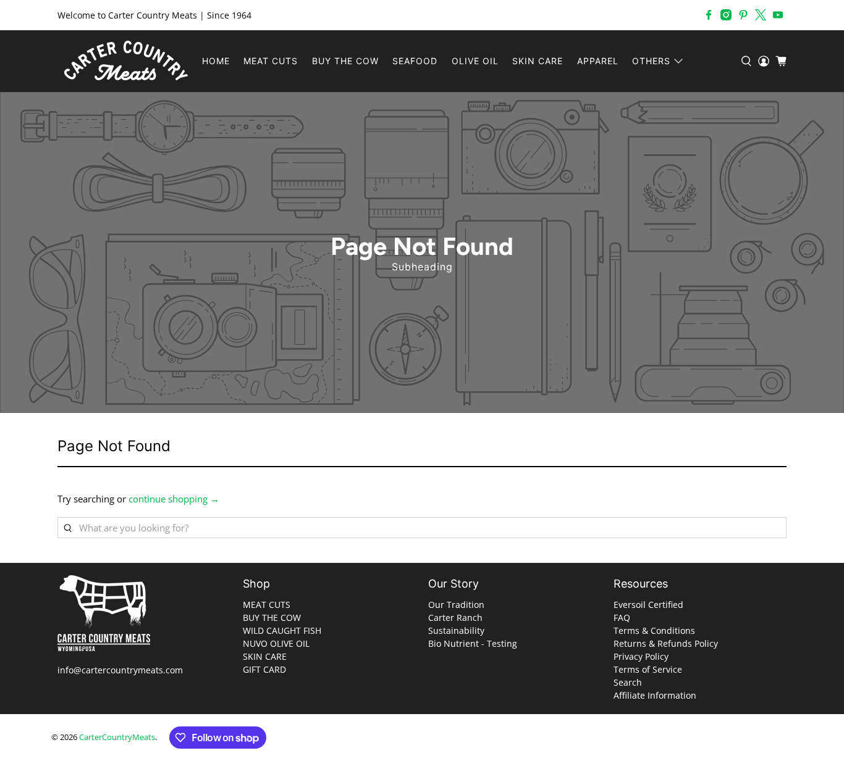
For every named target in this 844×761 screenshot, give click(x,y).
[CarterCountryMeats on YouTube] (777, 14)
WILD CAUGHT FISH (282, 630)
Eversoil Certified (648, 604)
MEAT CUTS (270, 61)
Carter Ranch (455, 617)
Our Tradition (456, 604)
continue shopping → (174, 499)
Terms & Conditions (654, 630)
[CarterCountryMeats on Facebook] (708, 14)
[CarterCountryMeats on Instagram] (726, 14)
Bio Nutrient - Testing (472, 643)
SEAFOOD (414, 61)
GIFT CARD (264, 669)
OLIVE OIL (475, 61)
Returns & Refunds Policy (666, 643)
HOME (216, 61)
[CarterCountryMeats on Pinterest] (743, 14)
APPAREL (597, 61)
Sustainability (456, 630)
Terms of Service (648, 669)
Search (628, 682)
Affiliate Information (655, 695)
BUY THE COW (345, 61)
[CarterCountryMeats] (126, 61)
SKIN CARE (537, 61)
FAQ (622, 617)
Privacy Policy (641, 656)
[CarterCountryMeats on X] (760, 14)
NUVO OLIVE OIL (276, 643)
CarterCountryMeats (117, 737)
